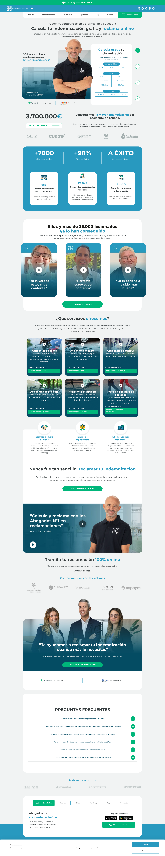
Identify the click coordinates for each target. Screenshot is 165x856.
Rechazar (145, 851)
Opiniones (84, 15)
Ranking (93, 803)
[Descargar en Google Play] (126, 818)
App (108, 803)
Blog (97, 15)
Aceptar (145, 844)
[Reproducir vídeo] (82, 524)
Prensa (63, 803)
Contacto (110, 15)
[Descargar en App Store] (111, 818)
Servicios (30, 15)
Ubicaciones (67, 15)
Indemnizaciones (48, 15)
